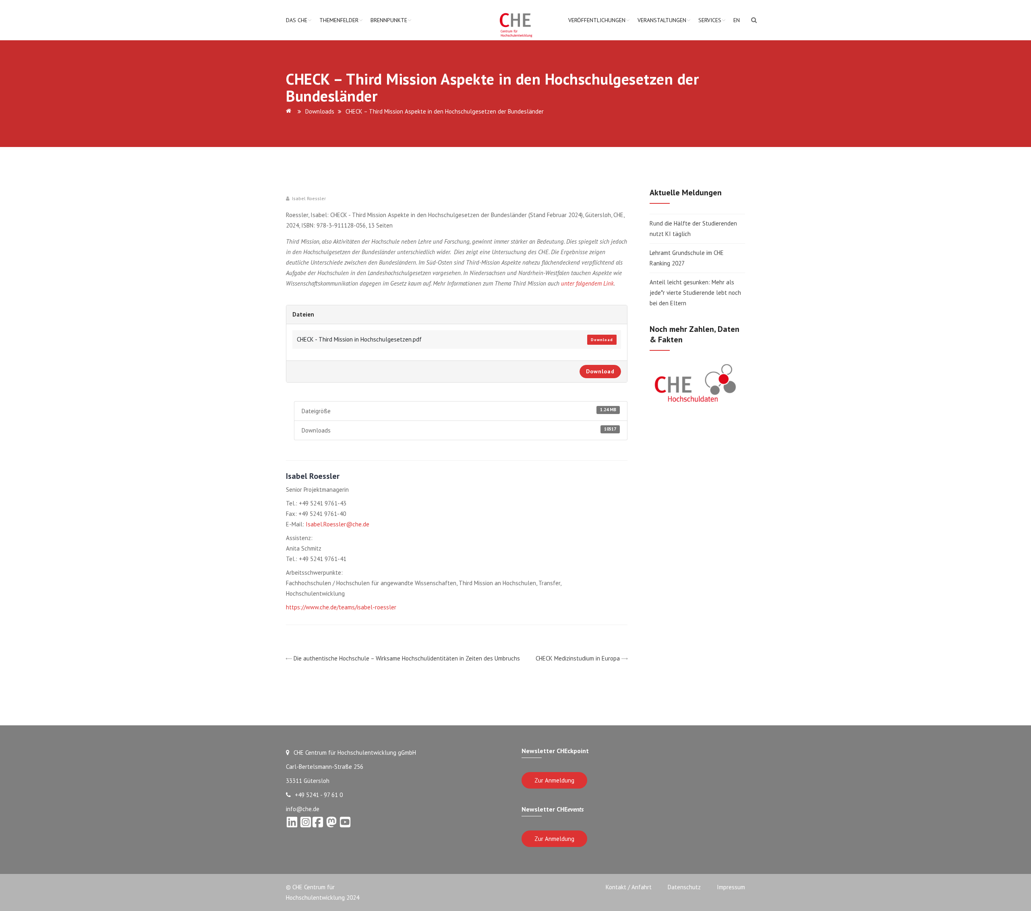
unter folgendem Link (587, 283)
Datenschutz (684, 887)
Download (602, 339)
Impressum (731, 887)
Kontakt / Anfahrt (629, 887)
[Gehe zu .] (290, 111)
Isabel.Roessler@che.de (337, 524)
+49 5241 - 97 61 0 (319, 795)
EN (736, 20)
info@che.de (302, 809)
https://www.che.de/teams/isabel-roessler (341, 607)
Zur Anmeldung (554, 780)
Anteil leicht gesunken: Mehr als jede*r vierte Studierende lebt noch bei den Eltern (695, 292)
